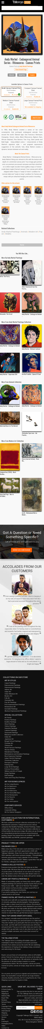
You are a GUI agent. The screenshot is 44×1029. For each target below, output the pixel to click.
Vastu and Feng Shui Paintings (15, 777)
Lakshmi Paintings (11, 730)
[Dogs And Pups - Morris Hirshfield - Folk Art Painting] (10, 485)
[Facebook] (35, 1012)
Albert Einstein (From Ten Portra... (29, 287)
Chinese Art (8, 745)
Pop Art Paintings (10, 702)
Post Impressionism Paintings (15, 704)
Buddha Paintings (10, 722)
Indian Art (8, 692)
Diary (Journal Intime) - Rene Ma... (30, 460)
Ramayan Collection (11, 762)
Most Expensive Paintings (13, 756)
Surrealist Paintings (11, 709)
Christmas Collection (12, 760)
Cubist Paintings (10, 683)
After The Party (5, 276)
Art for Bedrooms (11, 786)
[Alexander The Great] (10, 302)
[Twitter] (32, 1012)
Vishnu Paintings (10, 726)
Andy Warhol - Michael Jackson (31, 349)
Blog (3, 1019)
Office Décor (9, 808)
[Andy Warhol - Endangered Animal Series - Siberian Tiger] (32, 394)
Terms (4, 1004)
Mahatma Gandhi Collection (14, 735)
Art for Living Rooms (12, 784)
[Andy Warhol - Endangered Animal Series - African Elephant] (32, 302)
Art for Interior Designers (13, 812)
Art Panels (8, 718)
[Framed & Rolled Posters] (24, 864)
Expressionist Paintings (12, 685)
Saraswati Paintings (11, 732)
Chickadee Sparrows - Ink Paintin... (29, 434)
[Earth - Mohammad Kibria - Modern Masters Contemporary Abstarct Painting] (32, 494)
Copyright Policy (7, 1006)
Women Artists (10, 750)
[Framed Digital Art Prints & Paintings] (35, 897)
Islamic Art (8, 689)
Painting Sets (9, 765)
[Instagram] (38, 1012)
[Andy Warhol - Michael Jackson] (32, 335)
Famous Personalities (12, 769)
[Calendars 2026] (16, 846)
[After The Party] (10, 267)
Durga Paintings (10, 773)
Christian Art (9, 743)
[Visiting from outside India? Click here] (13, 820)
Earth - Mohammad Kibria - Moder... (30, 514)
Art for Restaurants (11, 795)
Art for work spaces (11, 801)
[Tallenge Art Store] (22, 2)
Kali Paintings (9, 775)
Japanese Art (9, 739)
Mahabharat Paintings (12, 752)
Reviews (4, 1000)
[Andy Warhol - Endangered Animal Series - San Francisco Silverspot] (10, 334)
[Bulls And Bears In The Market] (10, 418)
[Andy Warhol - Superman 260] (10, 363)
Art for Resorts (10, 797)
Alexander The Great (6, 314)
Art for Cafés (9, 799)
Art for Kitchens (10, 788)
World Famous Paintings (13, 747)
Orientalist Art (9, 700)
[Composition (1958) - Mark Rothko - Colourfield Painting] (10, 456)
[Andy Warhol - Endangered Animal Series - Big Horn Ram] (10, 394)
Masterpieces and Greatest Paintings (17, 754)
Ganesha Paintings (11, 728)
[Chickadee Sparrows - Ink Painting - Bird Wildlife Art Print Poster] (32, 421)
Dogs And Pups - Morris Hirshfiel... (7, 495)
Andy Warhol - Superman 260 (8, 374)
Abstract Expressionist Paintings (15, 711)
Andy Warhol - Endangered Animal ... (32, 315)
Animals (24, 232)
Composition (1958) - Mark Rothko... (8, 473)
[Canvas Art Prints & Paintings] (28, 879)
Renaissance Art (10, 707)
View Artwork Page (21, 69)
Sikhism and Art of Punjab (13, 771)
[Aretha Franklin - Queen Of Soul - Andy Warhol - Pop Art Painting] (32, 363)
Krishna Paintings (10, 720)
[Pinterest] (41, 1012)
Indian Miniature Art (11, 694)
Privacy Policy (6, 1009)
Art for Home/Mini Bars (12, 793)
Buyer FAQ (5, 998)
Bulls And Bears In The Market (9, 426)
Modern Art (33, 232)
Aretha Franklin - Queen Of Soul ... (31, 375)
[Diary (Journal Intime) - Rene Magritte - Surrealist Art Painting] (32, 450)
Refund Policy (6, 1002)
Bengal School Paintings (13, 741)
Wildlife (8, 234)
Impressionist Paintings (12, 687)
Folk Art (7, 698)
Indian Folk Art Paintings (13, 758)
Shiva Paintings (10, 724)
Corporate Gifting (10, 810)
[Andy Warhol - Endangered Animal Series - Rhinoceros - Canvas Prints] (22, 34)
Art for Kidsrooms (11, 791)
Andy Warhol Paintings (11, 232)
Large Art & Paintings (12, 767)
